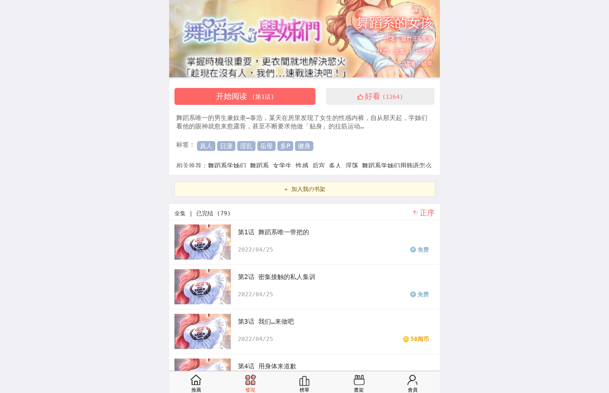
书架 (413, 8)
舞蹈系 (261, 165)
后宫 (320, 165)
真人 (206, 146)
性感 (304, 165)
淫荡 (353, 165)
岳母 (266, 146)
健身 (304, 146)
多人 (337, 165)
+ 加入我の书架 (304, 189)
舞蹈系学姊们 (229, 165)
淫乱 (246, 146)
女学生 (284, 165)
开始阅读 (245, 96)
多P (285, 146)
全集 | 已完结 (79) (202, 213)
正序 (427, 212)
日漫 (226, 146)
